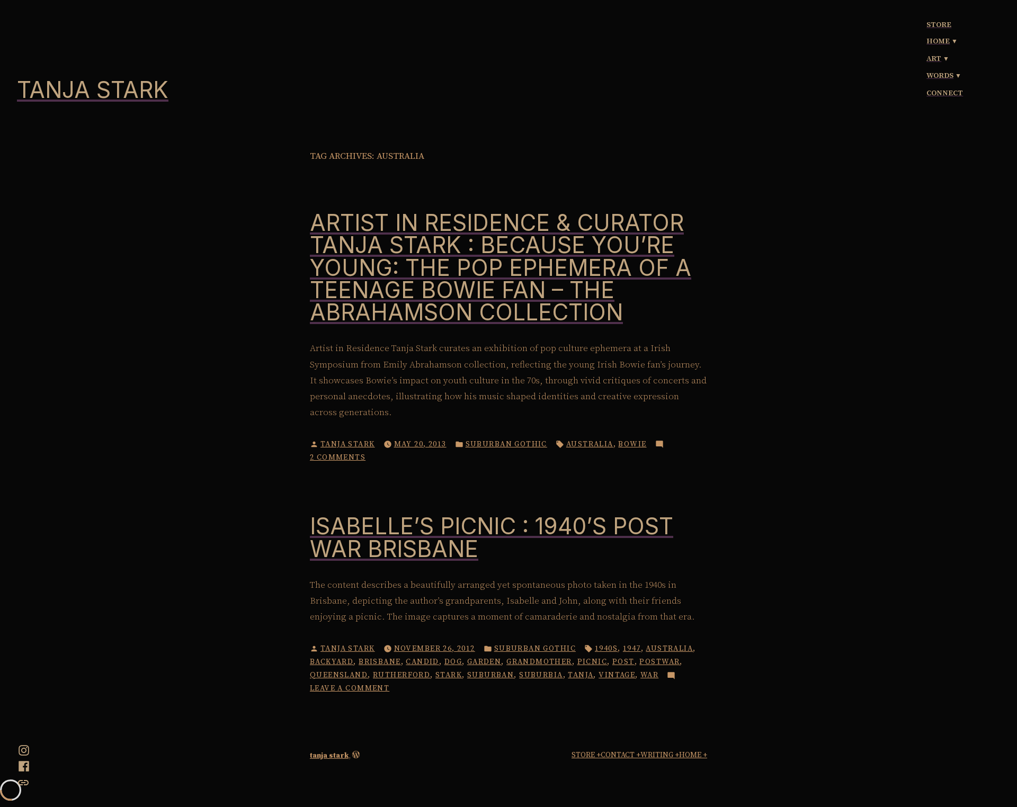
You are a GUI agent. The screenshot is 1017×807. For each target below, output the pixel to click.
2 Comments (337, 458)
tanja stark (92, 89)
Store (938, 25)
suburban (490, 675)
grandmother (539, 662)
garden (484, 662)
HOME (938, 41)
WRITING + (659, 755)
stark (448, 675)
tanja (580, 675)
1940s (606, 648)
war (649, 675)
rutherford (401, 675)
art (933, 59)
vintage (617, 675)
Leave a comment (349, 689)
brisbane (379, 662)
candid (422, 662)
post (623, 662)
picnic (592, 662)
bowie (632, 444)
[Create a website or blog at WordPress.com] (356, 755)
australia (589, 444)
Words (939, 75)
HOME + (693, 755)
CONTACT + (620, 755)
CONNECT (944, 93)
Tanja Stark (347, 444)
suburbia (541, 675)
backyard (331, 662)
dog (453, 662)
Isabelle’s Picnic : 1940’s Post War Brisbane (491, 537)
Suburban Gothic (506, 444)
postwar (659, 662)
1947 (632, 648)
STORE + (586, 755)
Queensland (339, 675)
